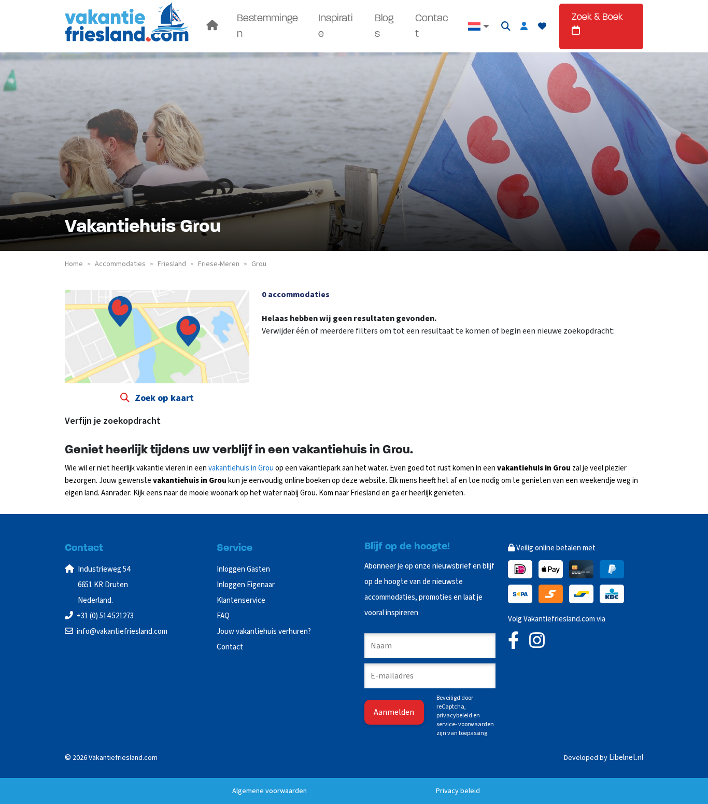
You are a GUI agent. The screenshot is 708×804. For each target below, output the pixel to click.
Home (74, 264)
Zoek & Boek (597, 17)
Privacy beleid (458, 791)
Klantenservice (241, 600)
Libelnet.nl (626, 757)
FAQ (223, 616)
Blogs (384, 26)
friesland (172, 264)
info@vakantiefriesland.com (122, 631)
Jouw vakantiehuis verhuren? (264, 631)
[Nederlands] (478, 26)
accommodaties (120, 264)
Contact (431, 26)
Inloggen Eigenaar (246, 584)
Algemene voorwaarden (269, 791)
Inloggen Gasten (243, 569)
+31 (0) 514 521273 (105, 616)
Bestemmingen (267, 26)
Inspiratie (335, 26)
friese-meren (218, 264)
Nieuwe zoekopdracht (306, 351)
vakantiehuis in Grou (241, 468)
